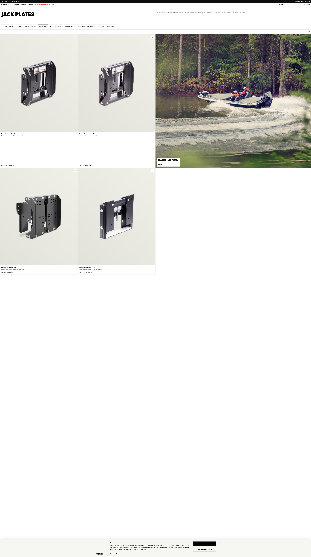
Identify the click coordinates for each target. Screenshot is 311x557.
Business (301, 1)
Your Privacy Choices (204, 549)
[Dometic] (5, 4)
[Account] (304, 4)
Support (297, 1)
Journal (30, 4)
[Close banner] (219, 542)
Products (16, 4)
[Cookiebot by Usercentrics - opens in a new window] (99, 554)
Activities (23, 4)
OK (204, 544)
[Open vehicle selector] (300, 4)
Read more (242, 12)
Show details (113, 553)
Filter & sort (7, 32)
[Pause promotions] (2, 1)
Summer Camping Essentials (42, 4)
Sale (53, 4)
